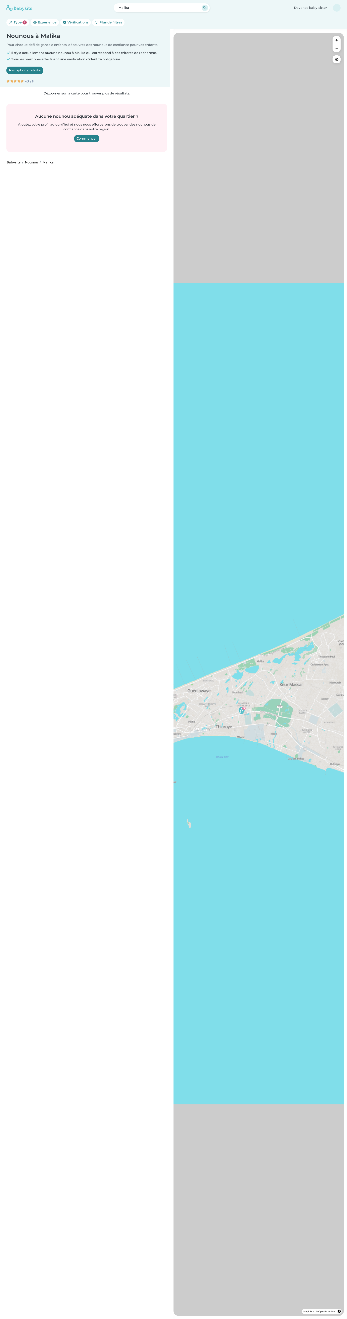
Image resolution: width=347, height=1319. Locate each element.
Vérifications (77, 22)
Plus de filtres (110, 22)
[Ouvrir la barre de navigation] (337, 8)
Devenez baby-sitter (310, 8)
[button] (242, 711)
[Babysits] (19, 7)
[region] (259, 674)
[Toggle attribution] (339, 1311)
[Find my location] (337, 59)
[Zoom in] (337, 40)
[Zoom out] (337, 48)
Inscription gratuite (25, 70)
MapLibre (308, 1311)
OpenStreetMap (327, 1311)
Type (19, 22)
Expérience (46, 22)
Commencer (87, 138)
